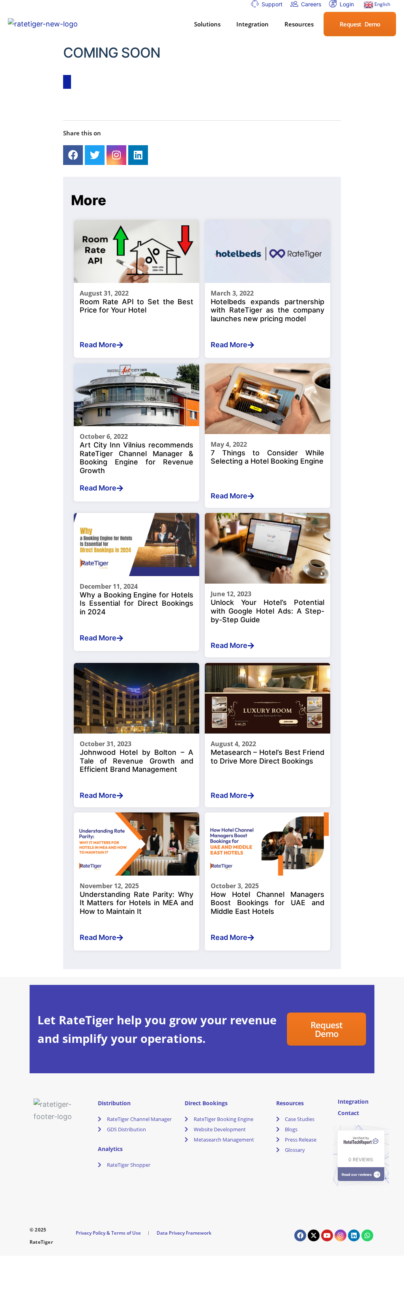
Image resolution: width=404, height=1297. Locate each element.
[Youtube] (327, 1235)
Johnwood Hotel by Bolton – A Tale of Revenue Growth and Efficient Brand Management (137, 760)
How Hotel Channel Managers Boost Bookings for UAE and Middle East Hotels (268, 902)
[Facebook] (73, 155)
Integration (252, 24)
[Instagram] (116, 155)
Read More (98, 345)
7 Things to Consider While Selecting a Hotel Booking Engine (268, 457)
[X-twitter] (314, 1235)
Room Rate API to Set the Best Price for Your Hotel (137, 306)
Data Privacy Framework (184, 1233)
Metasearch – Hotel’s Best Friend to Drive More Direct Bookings (268, 756)
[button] (209, 24)
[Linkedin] (138, 155)
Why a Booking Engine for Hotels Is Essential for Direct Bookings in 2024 (137, 603)
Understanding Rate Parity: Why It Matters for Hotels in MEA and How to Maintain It (137, 902)
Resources (299, 24)
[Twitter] (95, 155)
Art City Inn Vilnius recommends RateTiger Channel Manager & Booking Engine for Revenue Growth (137, 458)
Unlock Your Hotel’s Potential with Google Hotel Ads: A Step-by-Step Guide (268, 610)
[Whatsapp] (367, 1235)
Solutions (207, 24)
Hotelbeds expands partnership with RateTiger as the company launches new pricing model (268, 310)
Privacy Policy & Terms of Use (108, 1233)
